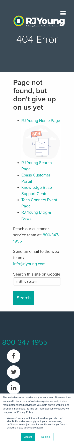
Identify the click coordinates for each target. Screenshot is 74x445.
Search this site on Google (36, 274)
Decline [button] (45, 436)
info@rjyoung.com (29, 264)
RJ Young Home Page (40, 120)
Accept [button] (28, 436)
